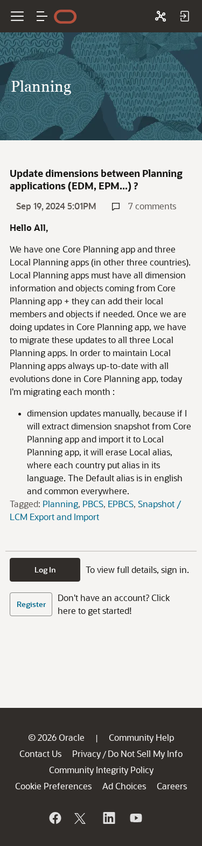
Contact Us (40, 753)
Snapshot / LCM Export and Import (95, 510)
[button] (42, 16)
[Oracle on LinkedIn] (108, 817)
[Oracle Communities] (160, 16)
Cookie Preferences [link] (53, 786)
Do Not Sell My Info (145, 753)
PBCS (92, 503)
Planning (60, 503)
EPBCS (121, 503)
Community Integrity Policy (101, 769)
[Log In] (184, 16)
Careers (172, 786)
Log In (45, 569)
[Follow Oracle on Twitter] (81, 817)
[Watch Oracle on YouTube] (135, 817)
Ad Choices (124, 786)
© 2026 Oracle (56, 737)
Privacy (86, 753)
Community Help (141, 737)
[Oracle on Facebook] (54, 817)
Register (31, 604)
